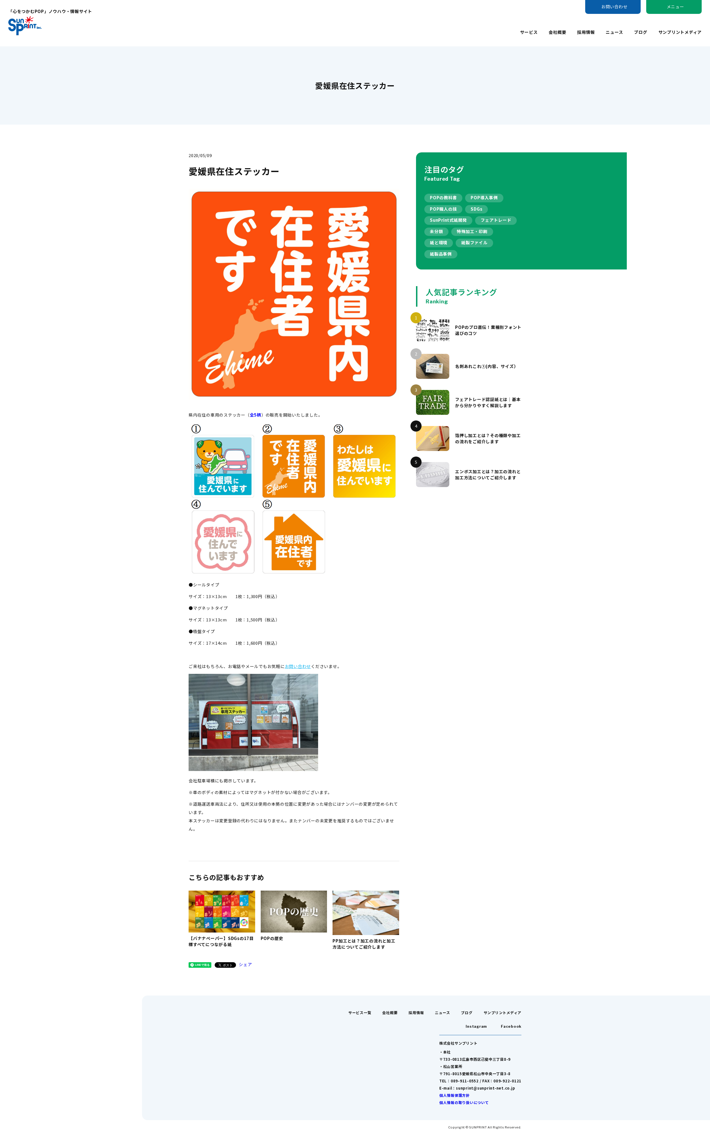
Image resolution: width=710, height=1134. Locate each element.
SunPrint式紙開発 (448, 220)
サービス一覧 (359, 1012)
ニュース (614, 32)
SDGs (476, 209)
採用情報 (586, 32)
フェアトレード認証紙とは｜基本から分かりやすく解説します (488, 402)
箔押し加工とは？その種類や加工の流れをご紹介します (488, 438)
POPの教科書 (443, 197)
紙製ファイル (474, 242)
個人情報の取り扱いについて (464, 1102)
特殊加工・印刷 (472, 231)
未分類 (436, 231)
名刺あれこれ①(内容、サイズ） (486, 366)
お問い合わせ (298, 666)
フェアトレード (496, 220)
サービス (528, 32)
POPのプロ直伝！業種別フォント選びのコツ (488, 330)
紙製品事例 (441, 254)
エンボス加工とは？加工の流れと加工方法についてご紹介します (488, 474)
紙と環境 (438, 242)
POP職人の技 (443, 209)
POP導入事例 (484, 197)
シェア (245, 964)
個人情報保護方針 (454, 1095)
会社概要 (557, 32)
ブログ (640, 32)
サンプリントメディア (680, 32)
